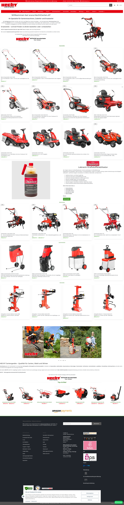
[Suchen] (110, 5)
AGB (44, 442)
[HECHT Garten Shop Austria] (9, 5)
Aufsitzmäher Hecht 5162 (37, 152)
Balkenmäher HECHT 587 (6, 115)
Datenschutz (34, 501)
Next (121, 396)
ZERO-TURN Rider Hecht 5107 (100, 115)
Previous (3, 396)
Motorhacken (62, 202)
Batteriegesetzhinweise (48, 451)
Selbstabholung (26, 444)
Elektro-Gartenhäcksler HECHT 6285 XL (102, 273)
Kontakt (44, 444)
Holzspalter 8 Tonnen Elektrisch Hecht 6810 (72, 314)
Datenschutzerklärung (45, 424)
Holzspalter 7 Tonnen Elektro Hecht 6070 (41, 314)
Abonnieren (96, 423)
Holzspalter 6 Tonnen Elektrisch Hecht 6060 (10, 314)
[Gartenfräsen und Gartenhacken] (93, 29)
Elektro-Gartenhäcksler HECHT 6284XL (71, 273)
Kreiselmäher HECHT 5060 (68, 115)
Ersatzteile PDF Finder (27, 437)
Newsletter (25, 460)
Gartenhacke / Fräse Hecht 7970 (39, 233)
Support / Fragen (26, 446)
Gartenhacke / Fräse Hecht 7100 (8, 233)
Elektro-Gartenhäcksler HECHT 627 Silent (10, 273)
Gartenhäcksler (62, 242)
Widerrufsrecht (46, 453)
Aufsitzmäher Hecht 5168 (68, 152)
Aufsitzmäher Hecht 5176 (99, 152)
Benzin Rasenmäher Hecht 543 (69, 77)
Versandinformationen (27, 458)
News (24, 453)
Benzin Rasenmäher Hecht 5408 (8, 77)
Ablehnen (90, 499)
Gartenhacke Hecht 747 (99, 233)
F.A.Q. (24, 439)
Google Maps (25, 451)
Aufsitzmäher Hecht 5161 (6, 152)
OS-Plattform (25, 442)
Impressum (27, 501)
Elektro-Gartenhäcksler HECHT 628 (39, 273)
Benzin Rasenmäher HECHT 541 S (39, 77)
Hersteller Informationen (48, 435)
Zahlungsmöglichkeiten (28, 455)
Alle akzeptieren (89, 493)
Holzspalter (62, 282)
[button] (114, 5)
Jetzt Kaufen (66, 199)
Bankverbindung (26, 435)
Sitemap (44, 446)
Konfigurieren (90, 496)
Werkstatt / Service (27, 449)
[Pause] (61, 329)
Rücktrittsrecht (46, 437)
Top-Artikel (62, 382)
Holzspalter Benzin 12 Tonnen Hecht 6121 (103, 314)
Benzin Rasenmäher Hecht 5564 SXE (40, 115)
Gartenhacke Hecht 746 (68, 233)
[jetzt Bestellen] (31, 180)
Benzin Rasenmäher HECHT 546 (101, 77)
